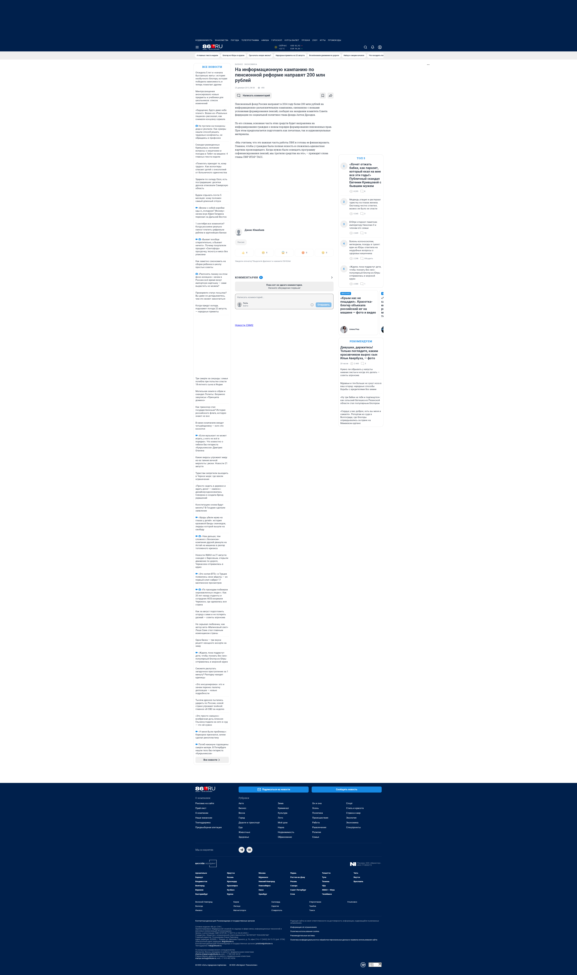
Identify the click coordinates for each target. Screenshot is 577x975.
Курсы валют (292, 40)
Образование (285, 837)
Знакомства (221, 40)
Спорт (349, 803)
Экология (351, 817)
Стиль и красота (355, 808)
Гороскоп (276, 40)
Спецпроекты (353, 827)
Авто (241, 803)
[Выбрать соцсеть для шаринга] (331, 96)
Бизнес (242, 808)
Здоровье (244, 837)
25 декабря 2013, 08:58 (245, 88)
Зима (280, 803)
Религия (316, 832)
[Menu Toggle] (197, 47)
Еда (241, 827)
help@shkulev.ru (215, 946)
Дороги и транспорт (249, 822)
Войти (245, 306)
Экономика (352, 822)
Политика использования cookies (304, 931)
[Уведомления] (372, 47)
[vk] (249, 850)
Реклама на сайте (204, 803)
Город (242, 817)
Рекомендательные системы (302, 936)
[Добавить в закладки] (323, 96)
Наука (281, 827)
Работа (316, 822)
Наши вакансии (203, 817)
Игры (323, 40)
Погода (235, 40)
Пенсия (240, 242)
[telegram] (242, 850)
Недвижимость (203, 40)
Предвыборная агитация (208, 827)
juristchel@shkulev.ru (264, 944)
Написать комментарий (256, 95)
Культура (282, 813)
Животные (244, 832)
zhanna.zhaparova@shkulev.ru (207, 954)
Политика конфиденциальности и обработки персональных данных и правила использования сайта (333, 940)
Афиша (265, 40)
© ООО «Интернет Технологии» (243, 965)
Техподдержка (203, 822)
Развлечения (319, 827)
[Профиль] (379, 47)
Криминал (283, 808)
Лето (280, 817)
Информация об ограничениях (303, 927)
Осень (315, 808)
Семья (315, 837)
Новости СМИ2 (244, 325)
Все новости (212, 67)
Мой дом (282, 822)
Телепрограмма (250, 40)
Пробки (306, 40)
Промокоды (334, 40)
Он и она (317, 803)
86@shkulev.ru (228, 941)
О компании (201, 813)
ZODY (315, 40)
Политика (317, 813)
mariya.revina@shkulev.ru (205, 958)
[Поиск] (365, 47)
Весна (242, 813)
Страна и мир (353, 813)
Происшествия (320, 817)
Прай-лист (200, 808)
